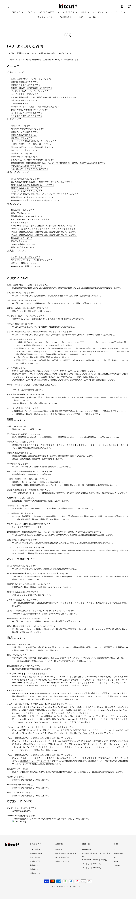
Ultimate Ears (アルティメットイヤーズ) (88, 744)
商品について (14, 203)
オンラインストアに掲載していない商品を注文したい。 (36, 107)
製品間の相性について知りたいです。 (28, 216)
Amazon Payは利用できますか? (25, 266)
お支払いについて (17, 250)
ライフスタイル (45, 17)
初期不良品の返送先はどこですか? (26, 188)
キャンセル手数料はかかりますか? (26, 116)
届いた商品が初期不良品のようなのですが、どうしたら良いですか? (41, 182)
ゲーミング (117, 12)
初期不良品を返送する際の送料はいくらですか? (32, 185)
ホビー (82, 17)
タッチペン (45, 761)
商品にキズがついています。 (24, 247)
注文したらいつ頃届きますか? (24, 132)
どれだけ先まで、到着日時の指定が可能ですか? (32, 160)
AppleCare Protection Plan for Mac (48, 707)
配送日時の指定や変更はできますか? (27, 129)
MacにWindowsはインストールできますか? (31, 219)
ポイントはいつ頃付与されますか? (26, 113)
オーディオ (99, 12)
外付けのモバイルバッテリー (83, 733)
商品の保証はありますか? (22, 210)
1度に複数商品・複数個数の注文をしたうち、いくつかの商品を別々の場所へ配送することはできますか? (58, 163)
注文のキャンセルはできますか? (25, 85)
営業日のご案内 (36, 853)
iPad (30, 12)
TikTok (117, 865)
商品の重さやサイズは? (21, 238)
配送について (14, 119)
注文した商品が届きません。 (24, 135)
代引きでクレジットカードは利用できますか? (31, 260)
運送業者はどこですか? (21, 153)
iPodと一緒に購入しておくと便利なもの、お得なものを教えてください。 (44, 232)
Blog (116, 857)
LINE (116, 861)
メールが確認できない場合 (59, 345)
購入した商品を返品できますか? (25, 179)
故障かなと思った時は (22, 780)
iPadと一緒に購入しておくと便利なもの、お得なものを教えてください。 (44, 235)
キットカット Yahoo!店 (91, 864)
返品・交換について (18, 172)
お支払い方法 (35, 861)
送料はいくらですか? (20, 126)
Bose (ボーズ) (60, 744)
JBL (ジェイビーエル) (118, 744)
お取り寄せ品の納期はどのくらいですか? (29, 110)
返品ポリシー (35, 869)
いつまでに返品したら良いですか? (26, 191)
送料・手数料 (35, 857)
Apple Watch (48, 12)
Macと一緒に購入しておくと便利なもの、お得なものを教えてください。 (44, 226)
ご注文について (15, 72)
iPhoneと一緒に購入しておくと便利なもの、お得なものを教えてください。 (45, 229)
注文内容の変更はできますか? (24, 82)
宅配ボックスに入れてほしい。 (25, 150)
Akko (93, 17)
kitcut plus (86, 849)
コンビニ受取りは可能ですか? (24, 94)
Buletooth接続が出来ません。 (24, 244)
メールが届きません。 (21, 103)
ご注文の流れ (35, 849)
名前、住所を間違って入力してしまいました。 (32, 79)
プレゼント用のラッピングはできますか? (29, 91)
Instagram (118, 853)
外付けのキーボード (29, 761)
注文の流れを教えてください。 (25, 100)
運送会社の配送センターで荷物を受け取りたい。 (33, 147)
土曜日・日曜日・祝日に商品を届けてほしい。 (32, 144)
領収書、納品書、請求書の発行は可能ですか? (31, 88)
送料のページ (18, 429)
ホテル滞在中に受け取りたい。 (25, 157)
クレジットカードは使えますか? (25, 257)
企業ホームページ (62, 861)
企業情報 (58, 849)
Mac (84, 12)
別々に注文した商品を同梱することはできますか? (33, 141)
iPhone (16, 12)
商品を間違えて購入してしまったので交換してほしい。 (36, 200)
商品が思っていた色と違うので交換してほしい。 (33, 197)
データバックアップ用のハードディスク (102, 716)
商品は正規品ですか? (20, 213)
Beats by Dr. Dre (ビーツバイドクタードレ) (34, 747)
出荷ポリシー (35, 865)
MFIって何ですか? (19, 222)
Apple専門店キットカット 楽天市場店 (96, 854)
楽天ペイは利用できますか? (23, 263)
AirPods (69, 12)
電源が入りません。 (20, 241)
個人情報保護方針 (62, 857)
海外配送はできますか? (21, 138)
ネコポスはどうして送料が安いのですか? (29, 169)
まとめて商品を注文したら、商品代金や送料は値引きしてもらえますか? (43, 97)
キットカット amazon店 (92, 868)
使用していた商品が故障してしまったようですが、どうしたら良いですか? (44, 194)
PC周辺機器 (66, 17)
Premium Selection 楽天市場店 (95, 860)
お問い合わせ (35, 873)
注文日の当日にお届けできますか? (26, 166)
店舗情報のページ (51, 59)
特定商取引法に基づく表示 (65, 853)
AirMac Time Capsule (36, 722)
